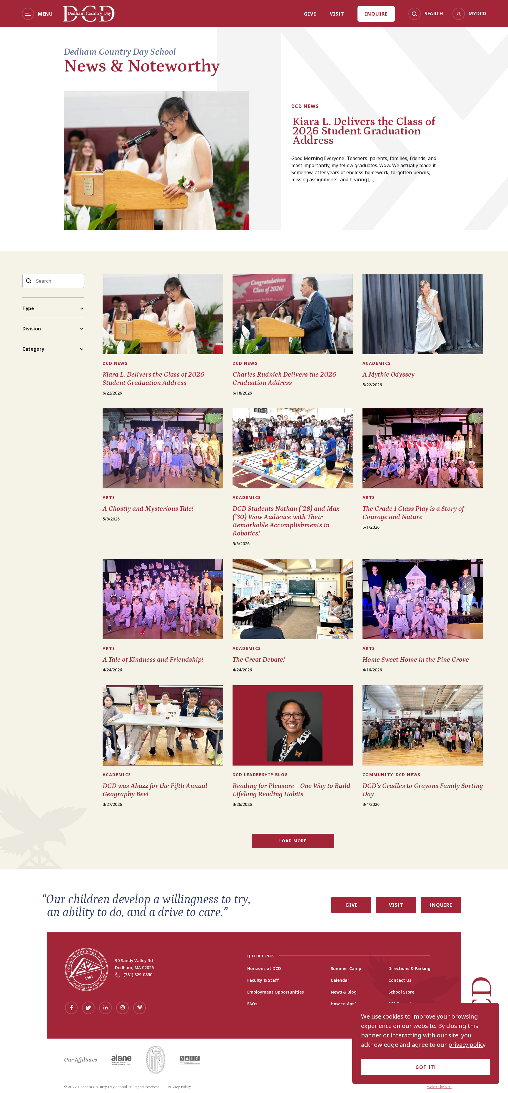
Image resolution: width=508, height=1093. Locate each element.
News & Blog (344, 992)
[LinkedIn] (105, 1007)
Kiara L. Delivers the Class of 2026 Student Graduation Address (364, 131)
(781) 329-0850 (137, 974)
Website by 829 (439, 1087)
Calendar (340, 980)
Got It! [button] (425, 1067)
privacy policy (466, 1044)
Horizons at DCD (264, 968)
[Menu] (28, 14)
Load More (293, 841)
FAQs (252, 1003)
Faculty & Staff (263, 980)
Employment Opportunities (275, 992)
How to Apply (344, 1003)
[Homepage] (89, 19)
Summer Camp (346, 968)
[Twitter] (88, 1007)
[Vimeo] (139, 1007)
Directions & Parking (409, 968)
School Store (401, 992)
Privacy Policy (179, 1087)
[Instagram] (122, 1007)
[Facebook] (71, 1007)
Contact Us (399, 980)
